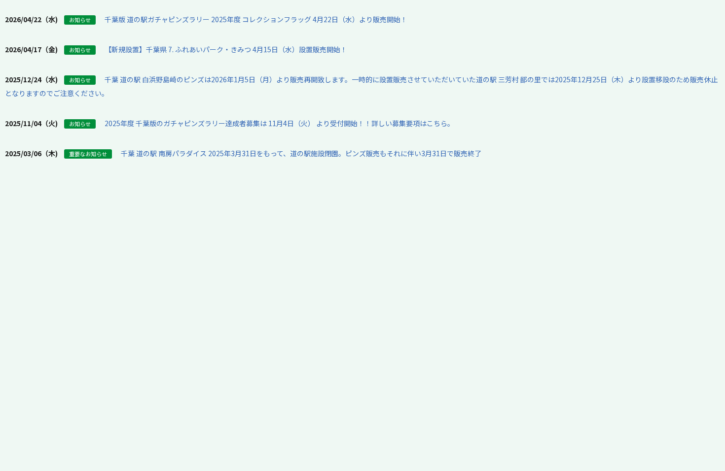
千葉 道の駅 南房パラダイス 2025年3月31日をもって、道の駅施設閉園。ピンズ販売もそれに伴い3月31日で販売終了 (301, 153)
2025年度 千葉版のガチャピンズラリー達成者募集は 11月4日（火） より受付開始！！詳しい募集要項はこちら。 (279, 123)
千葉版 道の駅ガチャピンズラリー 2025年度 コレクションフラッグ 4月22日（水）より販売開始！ (256, 19)
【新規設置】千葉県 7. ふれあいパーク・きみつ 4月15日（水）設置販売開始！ (226, 49)
